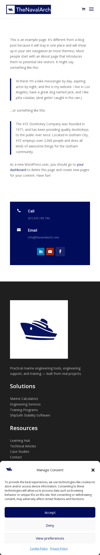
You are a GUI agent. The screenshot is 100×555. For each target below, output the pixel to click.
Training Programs (24, 410)
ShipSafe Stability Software (30, 415)
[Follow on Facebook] (60, 251)
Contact (16, 457)
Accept (50, 512)
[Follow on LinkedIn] (40, 251)
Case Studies (19, 451)
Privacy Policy (59, 549)
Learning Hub (20, 440)
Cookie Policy (39, 549)
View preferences (50, 538)
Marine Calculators (24, 398)
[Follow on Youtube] (50, 251)
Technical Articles (23, 446)
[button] (93, 470)
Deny (50, 525)
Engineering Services (25, 404)
